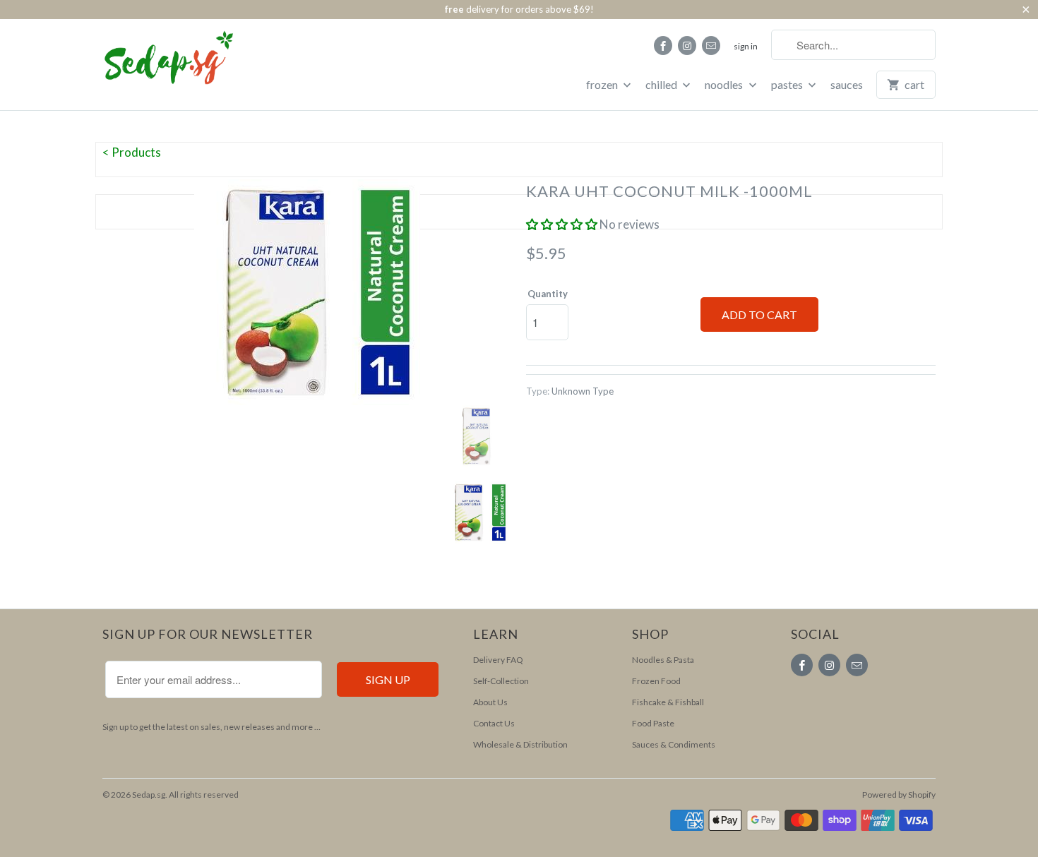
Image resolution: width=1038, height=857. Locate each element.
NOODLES (725, 84)
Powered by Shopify (899, 794)
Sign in (746, 46)
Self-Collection (501, 681)
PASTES (788, 84)
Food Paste (653, 723)
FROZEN (603, 84)
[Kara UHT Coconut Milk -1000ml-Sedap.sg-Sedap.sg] (307, 292)
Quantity (547, 293)
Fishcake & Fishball (668, 702)
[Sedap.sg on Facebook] (663, 45)
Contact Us (494, 723)
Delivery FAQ (498, 659)
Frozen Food (656, 681)
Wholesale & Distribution (520, 744)
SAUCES (846, 84)
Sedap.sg (148, 794)
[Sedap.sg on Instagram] (687, 45)
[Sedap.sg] (155, 63)
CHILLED (662, 84)
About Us (490, 702)
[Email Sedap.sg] (711, 45)
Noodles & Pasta (663, 659)
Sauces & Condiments (673, 744)
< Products (131, 152)
